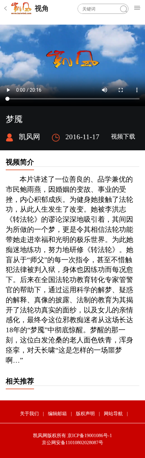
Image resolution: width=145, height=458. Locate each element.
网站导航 (113, 413)
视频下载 (123, 136)
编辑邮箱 (57, 413)
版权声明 (85, 413)
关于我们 (29, 413)
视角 (42, 8)
